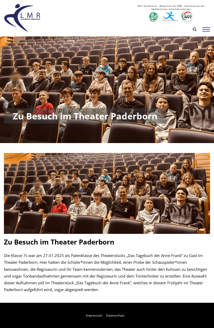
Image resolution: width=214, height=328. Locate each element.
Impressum (94, 315)
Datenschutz (115, 315)
